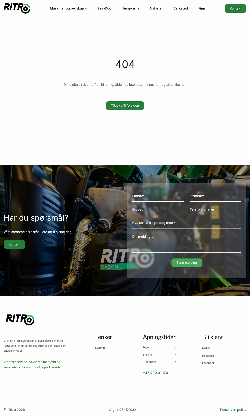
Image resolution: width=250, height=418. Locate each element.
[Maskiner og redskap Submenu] (85, 8)
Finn (201, 8)
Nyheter (156, 8)
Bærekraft (101, 347)
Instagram (208, 355)
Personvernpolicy (233, 410)
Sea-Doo (104, 8)
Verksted (180, 8)
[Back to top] (242, 410)
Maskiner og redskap (67, 8)
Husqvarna (130, 8)
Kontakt (206, 347)
